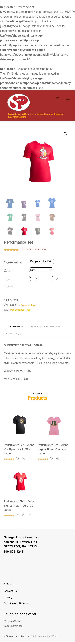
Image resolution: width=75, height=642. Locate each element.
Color (8, 270)
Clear (59, 278)
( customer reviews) (33, 249)
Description (14, 326)
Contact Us (10, 590)
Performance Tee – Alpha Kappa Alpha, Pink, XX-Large (53, 449)
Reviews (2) (13, 333)
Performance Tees (20, 309)
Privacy (8, 597)
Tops (33, 305)
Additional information (44, 326)
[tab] (14, 326)
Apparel (25, 305)
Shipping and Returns (16, 603)
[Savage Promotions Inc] (18, 102)
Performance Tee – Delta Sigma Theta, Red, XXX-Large (19, 505)
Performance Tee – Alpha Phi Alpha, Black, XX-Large (19, 449)
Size (7, 279)
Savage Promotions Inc (18, 636)
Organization (13, 262)
